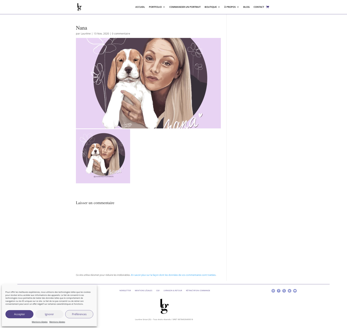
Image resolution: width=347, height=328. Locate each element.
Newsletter (125, 290)
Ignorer (49, 314)
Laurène (86, 33)
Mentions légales (40, 321)
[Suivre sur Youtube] (295, 291)
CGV (158, 290)
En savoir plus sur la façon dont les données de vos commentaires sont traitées (173, 275)
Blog (246, 6)
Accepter (19, 314)
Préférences (79, 314)
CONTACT (259, 6)
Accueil (140, 6)
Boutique (211, 6)
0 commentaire (121, 33)
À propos (230, 6)
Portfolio (155, 6)
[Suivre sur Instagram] (273, 291)
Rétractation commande (198, 290)
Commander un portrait (185, 6)
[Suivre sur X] (284, 291)
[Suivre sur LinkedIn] (289, 291)
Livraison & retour (173, 290)
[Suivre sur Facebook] (278, 291)
